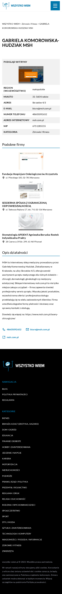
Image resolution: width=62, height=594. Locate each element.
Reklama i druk (10, 493)
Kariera (6, 458)
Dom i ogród (9, 429)
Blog (4, 389)
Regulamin (8, 400)
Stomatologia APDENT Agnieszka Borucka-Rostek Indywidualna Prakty (30, 236)
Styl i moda (8, 522)
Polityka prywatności (15, 394)
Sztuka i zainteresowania (16, 528)
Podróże (7, 476)
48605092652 (39, 114)
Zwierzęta (8, 551)
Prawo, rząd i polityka (15, 481)
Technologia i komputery (16, 533)
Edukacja (7, 435)
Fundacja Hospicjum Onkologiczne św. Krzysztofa (30, 174)
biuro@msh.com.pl (41, 108)
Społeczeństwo (11, 510)
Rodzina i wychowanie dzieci (18, 505)
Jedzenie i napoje (11, 453)
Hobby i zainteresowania (16, 447)
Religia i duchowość (14, 499)
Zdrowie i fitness (40, 131)
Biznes (5, 418)
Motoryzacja (9, 464)
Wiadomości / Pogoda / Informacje (22, 539)
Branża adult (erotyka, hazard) (20, 424)
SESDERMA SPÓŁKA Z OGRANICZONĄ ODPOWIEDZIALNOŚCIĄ (24, 204)
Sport (5, 516)
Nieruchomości (11, 470)
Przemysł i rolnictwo (14, 487)
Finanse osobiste (11, 441)
